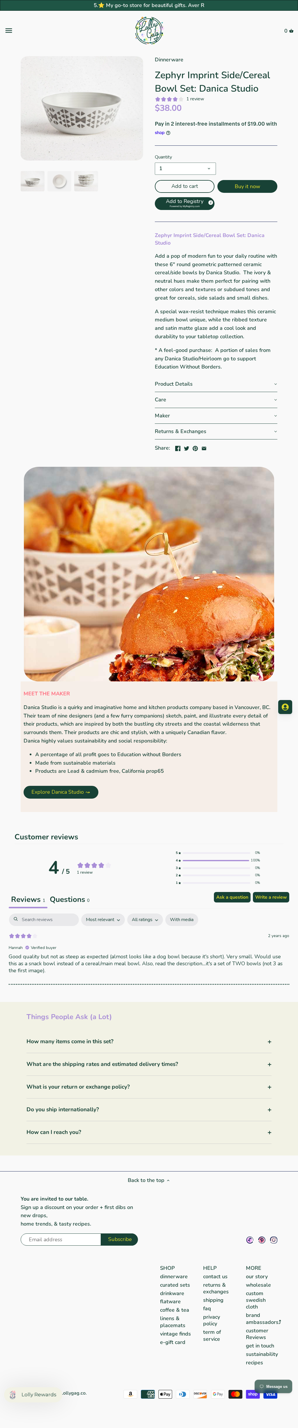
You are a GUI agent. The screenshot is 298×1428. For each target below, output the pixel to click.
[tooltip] (210, 202)
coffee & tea (174, 1309)
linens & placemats (172, 1322)
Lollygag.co (73, 1393)
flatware (170, 1301)
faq (207, 1308)
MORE (253, 1268)
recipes (254, 1362)
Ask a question (232, 897)
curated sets (175, 1284)
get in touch (260, 1345)
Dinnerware (169, 59)
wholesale (258, 1284)
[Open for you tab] (285, 707)
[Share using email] (204, 447)
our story (257, 1276)
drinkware (172, 1293)
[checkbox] (181, 920)
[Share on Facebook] (177, 447)
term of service (212, 1335)
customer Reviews (257, 1334)
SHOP (167, 1268)
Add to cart (184, 186)
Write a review (271, 897)
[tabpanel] (149, 951)
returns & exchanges (216, 1288)
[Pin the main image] (195, 447)
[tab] (69, 900)
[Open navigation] (52, 30)
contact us (215, 1276)
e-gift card (172, 1342)
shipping (213, 1300)
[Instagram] (273, 1240)
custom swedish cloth (256, 1300)
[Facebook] (249, 1240)
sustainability (262, 1354)
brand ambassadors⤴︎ (263, 1318)
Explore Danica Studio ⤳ (60, 791)
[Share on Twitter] (186, 447)
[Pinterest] (261, 1240)
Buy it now (247, 186)
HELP (210, 1268)
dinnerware (174, 1276)
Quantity (163, 157)
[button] (184, 203)
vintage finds (175, 1333)
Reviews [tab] (28, 899)
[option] (33, 181)
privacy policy (211, 1320)
